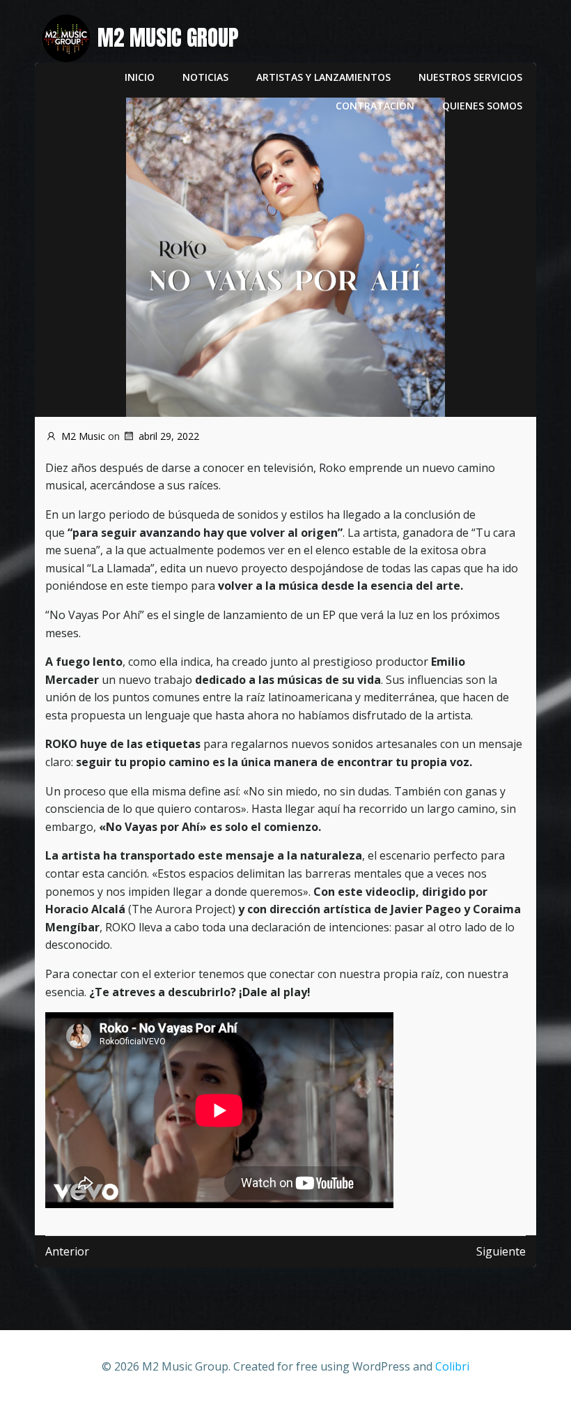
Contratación (375, 105)
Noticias (205, 77)
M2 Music (83, 436)
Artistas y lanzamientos (323, 77)
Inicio (140, 77)
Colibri (452, 1366)
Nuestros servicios (470, 77)
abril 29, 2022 (169, 436)
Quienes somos (482, 105)
